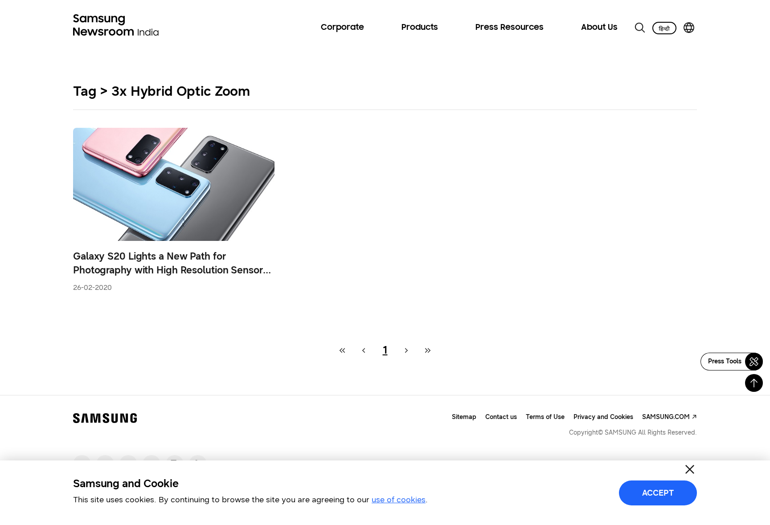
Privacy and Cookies (603, 417)
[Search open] (640, 28)
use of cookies (399, 500)
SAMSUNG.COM (666, 417)
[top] (754, 383)
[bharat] (664, 28)
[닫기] (690, 469)
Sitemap (464, 417)
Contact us (501, 417)
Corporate (342, 27)
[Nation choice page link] (689, 28)
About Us (599, 27)
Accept (658, 493)
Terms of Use (545, 417)
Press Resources (509, 27)
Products (419, 27)
